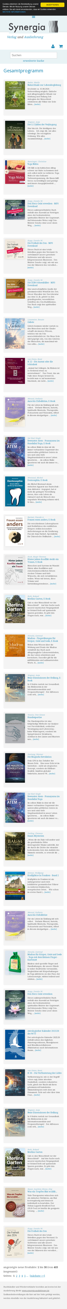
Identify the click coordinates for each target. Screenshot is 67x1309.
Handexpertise (34, 717)
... (27, 1275)
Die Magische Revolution (39, 757)
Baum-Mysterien (35, 836)
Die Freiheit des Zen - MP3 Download (40, 244)
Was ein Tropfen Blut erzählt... (42, 1191)
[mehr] (37, 104)
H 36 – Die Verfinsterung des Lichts (44, 1073)
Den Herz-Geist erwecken (39, 994)
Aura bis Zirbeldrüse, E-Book (41, 401)
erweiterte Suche (33, 60)
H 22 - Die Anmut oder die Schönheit (40, 363)
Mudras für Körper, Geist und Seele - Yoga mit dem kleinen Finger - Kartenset (44, 957)
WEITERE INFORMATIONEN (14, 11)
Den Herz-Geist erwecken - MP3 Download (43, 205)
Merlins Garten (34, 1152)
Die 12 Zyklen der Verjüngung (42, 124)
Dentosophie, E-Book (37, 480)
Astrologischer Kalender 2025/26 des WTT (43, 1032)
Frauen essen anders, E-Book (41, 520)
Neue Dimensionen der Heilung (42, 1112)
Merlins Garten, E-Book (39, 599)
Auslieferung (33, 37)
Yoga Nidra (32, 164)
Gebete (30, 322)
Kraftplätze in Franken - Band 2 (43, 875)
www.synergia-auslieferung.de (35, 1291)
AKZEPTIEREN (52, 4)
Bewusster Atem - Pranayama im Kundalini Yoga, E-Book (43, 442)
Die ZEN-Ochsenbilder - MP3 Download (41, 284)
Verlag (11, 37)
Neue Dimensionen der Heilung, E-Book (44, 679)
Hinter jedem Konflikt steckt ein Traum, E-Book (43, 560)
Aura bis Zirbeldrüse (37, 915)
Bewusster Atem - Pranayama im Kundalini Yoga (43, 797)
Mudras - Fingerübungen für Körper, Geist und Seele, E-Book (42, 639)
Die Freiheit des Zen (37, 1231)
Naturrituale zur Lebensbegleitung (44, 85)
